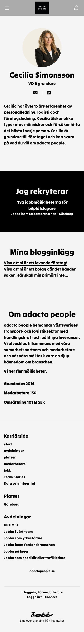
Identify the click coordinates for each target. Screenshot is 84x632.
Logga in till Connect (42, 597)
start (8, 444)
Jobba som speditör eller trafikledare (34, 557)
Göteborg (12, 504)
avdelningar (14, 450)
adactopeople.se (42, 571)
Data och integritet (19, 483)
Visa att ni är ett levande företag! (35, 262)
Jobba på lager (16, 551)
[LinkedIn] (49, 93)
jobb (7, 470)
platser (10, 457)
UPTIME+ (11, 525)
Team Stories (14, 477)
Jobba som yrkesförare (23, 538)
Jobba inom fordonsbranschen (29, 544)
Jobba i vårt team (18, 531)
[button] (76, 7)
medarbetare (15, 464)
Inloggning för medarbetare (42, 592)
